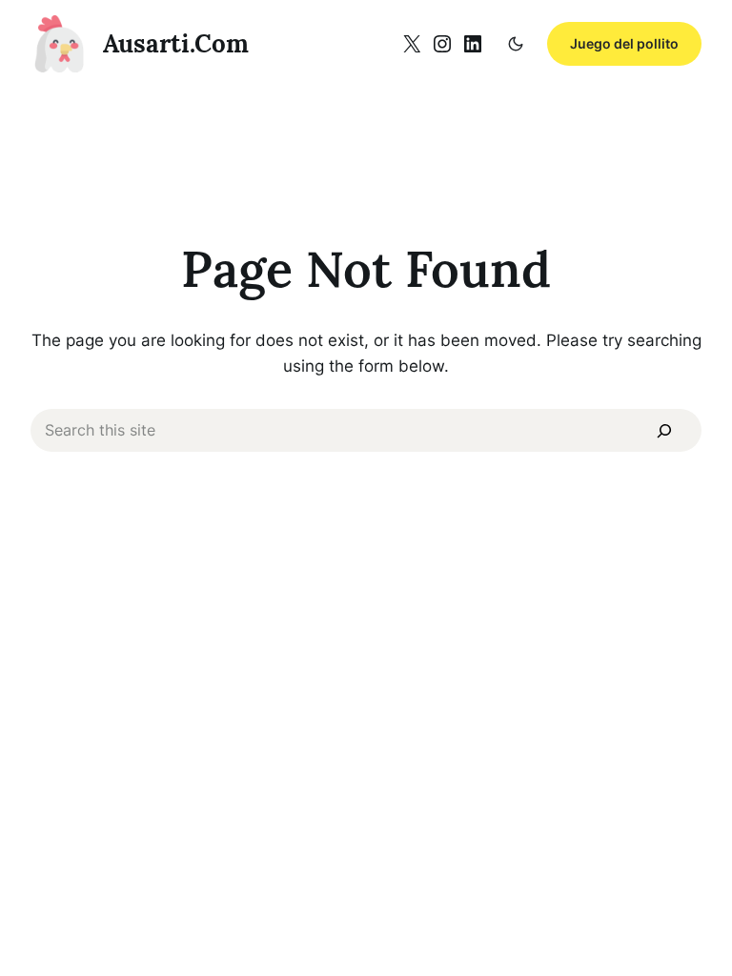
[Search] (665, 431)
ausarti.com (176, 43)
